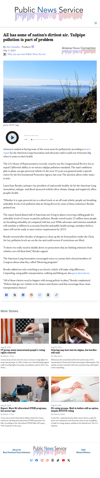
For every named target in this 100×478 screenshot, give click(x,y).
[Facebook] (36, 460)
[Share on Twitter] (15, 295)
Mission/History (83, 452)
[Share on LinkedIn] (23, 295)
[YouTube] (63, 460)
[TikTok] (58, 460)
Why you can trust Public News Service (26, 54)
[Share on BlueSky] (40, 295)
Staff (83, 450)
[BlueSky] (31, 460)
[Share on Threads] (48, 295)
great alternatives (80, 273)
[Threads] (52, 460)
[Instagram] (42, 460)
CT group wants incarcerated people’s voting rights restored (23, 351)
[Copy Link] (56, 295)
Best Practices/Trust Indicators (16, 452)
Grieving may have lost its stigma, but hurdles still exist (74, 351)
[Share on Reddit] (31, 295)
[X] (68, 460)
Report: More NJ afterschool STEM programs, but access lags (24, 409)
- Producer (18, 47)
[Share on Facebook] (6, 295)
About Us (16, 450)
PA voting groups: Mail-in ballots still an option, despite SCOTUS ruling (75, 409)
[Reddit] (47, 460)
